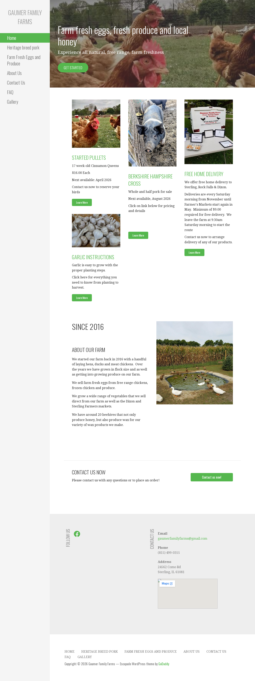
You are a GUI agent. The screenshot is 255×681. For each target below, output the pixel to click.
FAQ (10, 92)
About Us (14, 72)
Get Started (73, 67)
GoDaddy (163, 663)
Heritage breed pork (23, 47)
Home (11, 37)
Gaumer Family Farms (25, 17)
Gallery (12, 101)
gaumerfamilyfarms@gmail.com (182, 538)
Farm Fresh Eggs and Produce (23, 60)
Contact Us (16, 82)
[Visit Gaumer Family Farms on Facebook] (77, 535)
